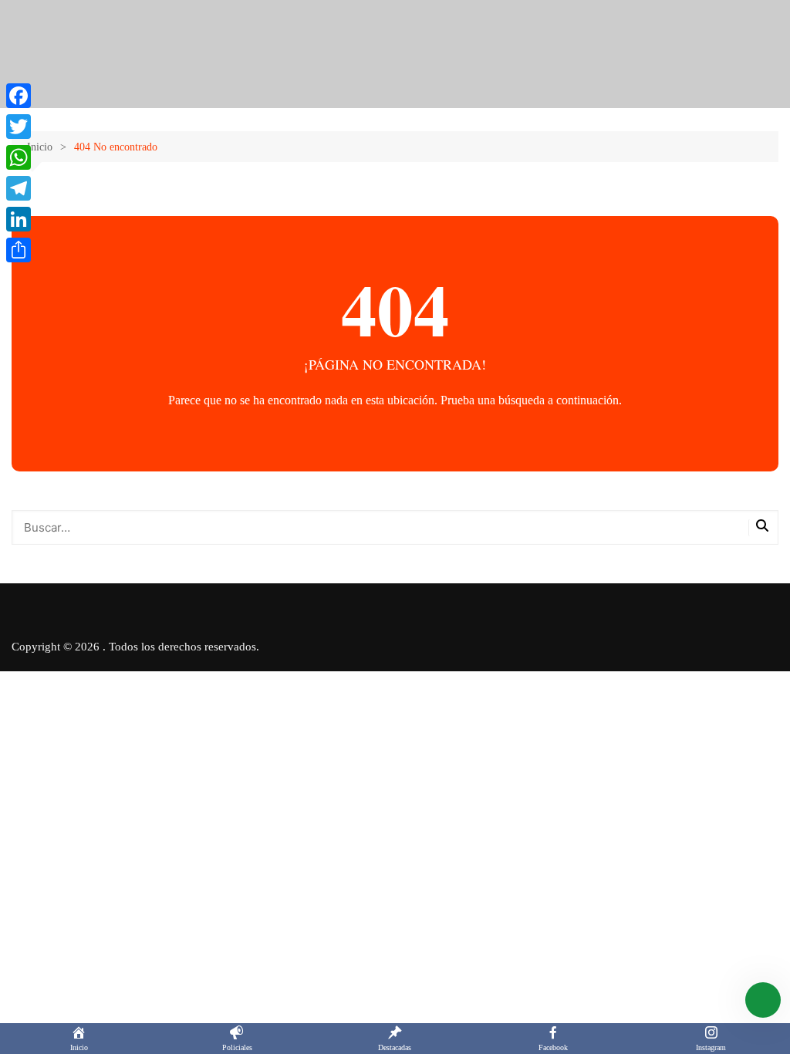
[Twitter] (18, 126)
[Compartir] (18, 250)
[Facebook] (18, 95)
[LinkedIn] (18, 219)
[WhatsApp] (18, 157)
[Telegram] (18, 188)
